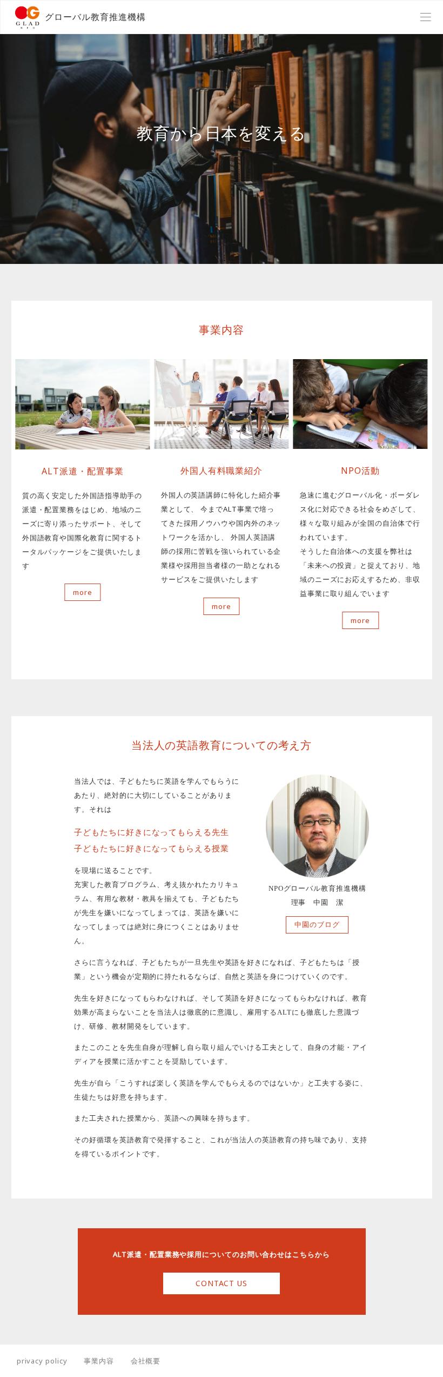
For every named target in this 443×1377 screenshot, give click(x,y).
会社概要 (146, 1361)
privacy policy (42, 1361)
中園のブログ (316, 925)
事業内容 (99, 1361)
